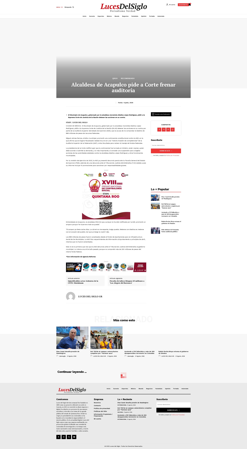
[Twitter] (69, 437)
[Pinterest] (168, 129)
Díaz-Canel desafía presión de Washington (170, 198)
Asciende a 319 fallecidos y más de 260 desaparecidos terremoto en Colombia (170, 214)
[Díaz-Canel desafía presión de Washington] (155, 198)
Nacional (120, 412)
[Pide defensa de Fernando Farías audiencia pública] (155, 230)
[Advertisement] (166, 172)
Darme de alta (165, 151)
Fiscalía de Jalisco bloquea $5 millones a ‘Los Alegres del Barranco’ (127, 282)
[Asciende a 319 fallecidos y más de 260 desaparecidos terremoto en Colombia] (155, 214)
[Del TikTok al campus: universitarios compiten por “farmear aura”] (155, 206)
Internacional (122, 405)
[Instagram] (64, 437)
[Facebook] (159, 129)
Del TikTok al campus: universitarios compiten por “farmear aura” (171, 206)
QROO (115, 78)
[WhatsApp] (173, 129)
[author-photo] (57, 356)
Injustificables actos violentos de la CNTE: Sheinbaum (83, 282)
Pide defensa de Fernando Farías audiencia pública (170, 230)
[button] (70, 7)
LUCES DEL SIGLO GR (90, 296)
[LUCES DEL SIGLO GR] (70, 296)
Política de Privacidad (172, 155)
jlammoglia (62, 356)
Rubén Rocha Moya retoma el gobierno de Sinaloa (171, 222)
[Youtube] (74, 437)
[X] (164, 129)
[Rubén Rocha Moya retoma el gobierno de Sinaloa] (155, 222)
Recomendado (128, 78)
